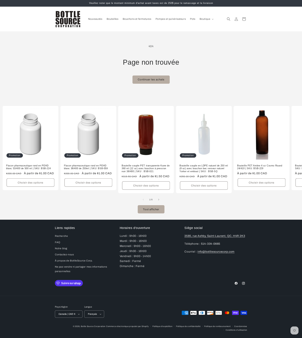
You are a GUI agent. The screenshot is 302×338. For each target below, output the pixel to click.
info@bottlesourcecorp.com (216, 251)
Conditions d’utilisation (236, 330)
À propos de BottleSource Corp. (74, 260)
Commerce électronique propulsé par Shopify (127, 326)
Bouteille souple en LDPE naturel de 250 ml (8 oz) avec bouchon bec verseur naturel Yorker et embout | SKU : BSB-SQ (203, 168)
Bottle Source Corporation (93, 326)
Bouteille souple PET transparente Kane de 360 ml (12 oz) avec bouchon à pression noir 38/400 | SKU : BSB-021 (146, 168)
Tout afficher (151, 209)
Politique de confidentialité (188, 326)
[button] (206, 19)
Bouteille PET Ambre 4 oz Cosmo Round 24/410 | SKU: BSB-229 (259, 167)
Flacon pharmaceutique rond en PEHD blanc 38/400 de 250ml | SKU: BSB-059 (86, 167)
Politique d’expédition (162, 326)
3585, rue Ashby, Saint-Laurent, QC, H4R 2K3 (214, 235)
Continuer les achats (151, 79)
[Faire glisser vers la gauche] (143, 199)
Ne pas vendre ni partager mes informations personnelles (81, 268)
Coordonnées (240, 326)
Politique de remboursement (217, 326)
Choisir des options (30, 182)
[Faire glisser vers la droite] (159, 199)
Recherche (61, 236)
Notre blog (61, 248)
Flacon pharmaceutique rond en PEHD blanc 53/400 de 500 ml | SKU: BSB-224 (28, 167)
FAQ (57, 242)
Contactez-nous (64, 254)
